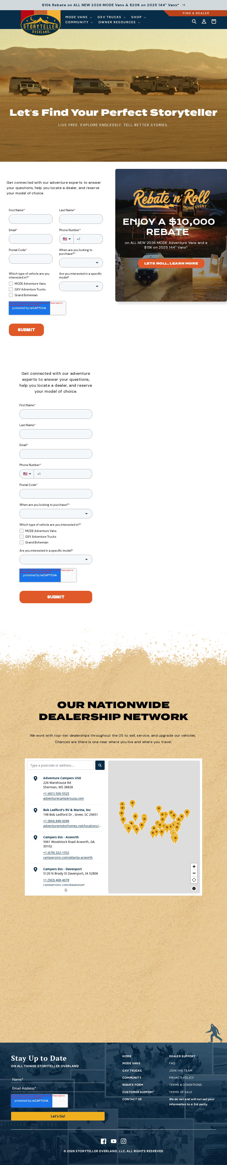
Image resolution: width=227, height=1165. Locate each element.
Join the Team (180, 1070)
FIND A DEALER (196, 13)
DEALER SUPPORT (182, 1056)
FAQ (172, 1063)
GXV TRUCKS (132, 1070)
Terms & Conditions (185, 1084)
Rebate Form (132, 1084)
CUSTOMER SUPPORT (138, 1092)
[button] (79, 17)
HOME (126, 1056)
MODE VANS (131, 1063)
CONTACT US (132, 1099)
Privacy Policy (181, 1077)
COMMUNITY (131, 1077)
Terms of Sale (180, 1092)
